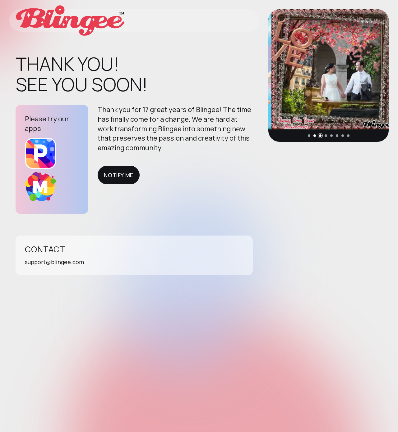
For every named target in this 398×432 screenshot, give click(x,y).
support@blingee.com (54, 262)
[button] (309, 135)
